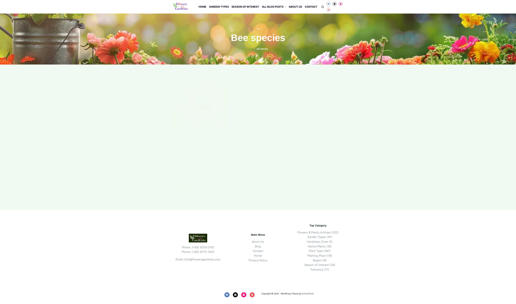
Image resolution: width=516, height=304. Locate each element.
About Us (295, 6)
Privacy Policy (258, 260)
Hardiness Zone (317, 241)
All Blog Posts (272, 6)
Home (202, 6)
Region (317, 260)
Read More (183, 189)
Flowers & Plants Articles (313, 232)
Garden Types (219, 6)
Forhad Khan (308, 293)
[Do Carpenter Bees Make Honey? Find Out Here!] (198, 106)
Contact (311, 6)
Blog (258, 246)
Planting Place (316, 255)
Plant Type (316, 251)
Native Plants (317, 246)
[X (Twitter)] (335, 4)
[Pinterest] (329, 10)
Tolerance (180, 133)
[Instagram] (341, 4)
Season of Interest (245, 6)
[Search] (322, 7)
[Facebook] (329, 4)
